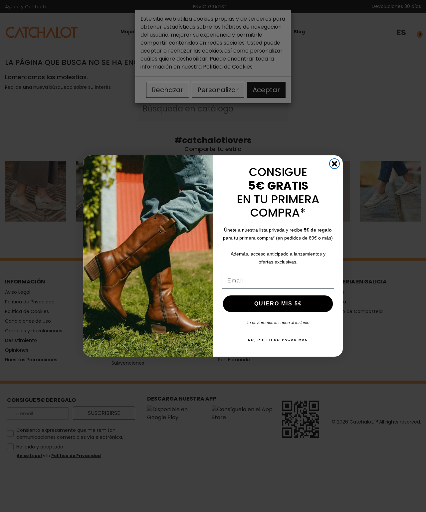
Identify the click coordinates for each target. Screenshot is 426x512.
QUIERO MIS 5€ (278, 303)
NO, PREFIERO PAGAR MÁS (278, 340)
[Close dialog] (334, 164)
